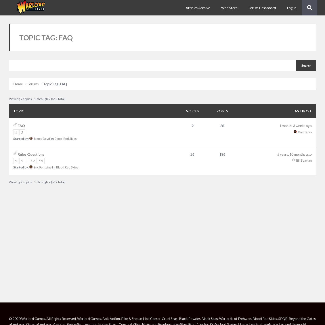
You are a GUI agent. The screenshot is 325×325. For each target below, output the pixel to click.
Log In (291, 8)
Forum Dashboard (262, 8)
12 (33, 161)
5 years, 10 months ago (294, 154)
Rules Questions (31, 154)
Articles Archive (198, 8)
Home (18, 84)
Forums (33, 84)
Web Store (229, 8)
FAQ (21, 125)
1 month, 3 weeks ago (295, 125)
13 (41, 161)
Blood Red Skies (66, 138)
